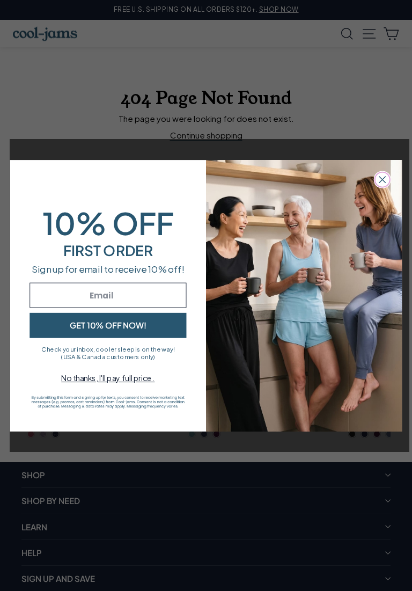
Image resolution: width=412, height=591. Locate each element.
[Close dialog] (382, 179)
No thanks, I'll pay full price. (107, 378)
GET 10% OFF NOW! (108, 324)
